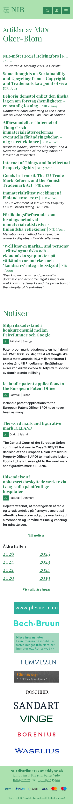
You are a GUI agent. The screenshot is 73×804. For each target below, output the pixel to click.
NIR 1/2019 (49, 106)
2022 (8, 569)
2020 (8, 577)
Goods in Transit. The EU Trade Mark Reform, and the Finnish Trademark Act (33, 180)
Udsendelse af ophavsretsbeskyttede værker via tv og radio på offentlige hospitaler (34, 484)
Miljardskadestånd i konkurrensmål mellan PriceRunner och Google (26, 329)
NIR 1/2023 (10, 88)
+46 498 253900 (49, 780)
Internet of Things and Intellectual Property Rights (36, 165)
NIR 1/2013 (49, 198)
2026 (8, 553)
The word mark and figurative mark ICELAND (32, 425)
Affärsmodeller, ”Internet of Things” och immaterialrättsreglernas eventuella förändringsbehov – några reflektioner (32, 132)
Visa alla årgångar (36, 589)
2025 (45, 553)
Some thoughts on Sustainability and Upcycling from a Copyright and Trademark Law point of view (35, 78)
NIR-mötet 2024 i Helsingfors (31, 55)
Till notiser (36, 535)
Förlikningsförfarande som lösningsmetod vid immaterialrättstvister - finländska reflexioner (29, 222)
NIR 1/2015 (43, 185)
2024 (8, 561)
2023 (45, 561)
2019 (45, 577)
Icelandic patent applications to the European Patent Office (33, 386)
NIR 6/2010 (57, 229)
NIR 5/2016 (44, 168)
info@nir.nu (21, 780)
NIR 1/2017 (50, 142)
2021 (45, 569)
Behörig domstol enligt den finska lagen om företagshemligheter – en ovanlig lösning (36, 100)
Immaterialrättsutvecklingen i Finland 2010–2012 (32, 195)
